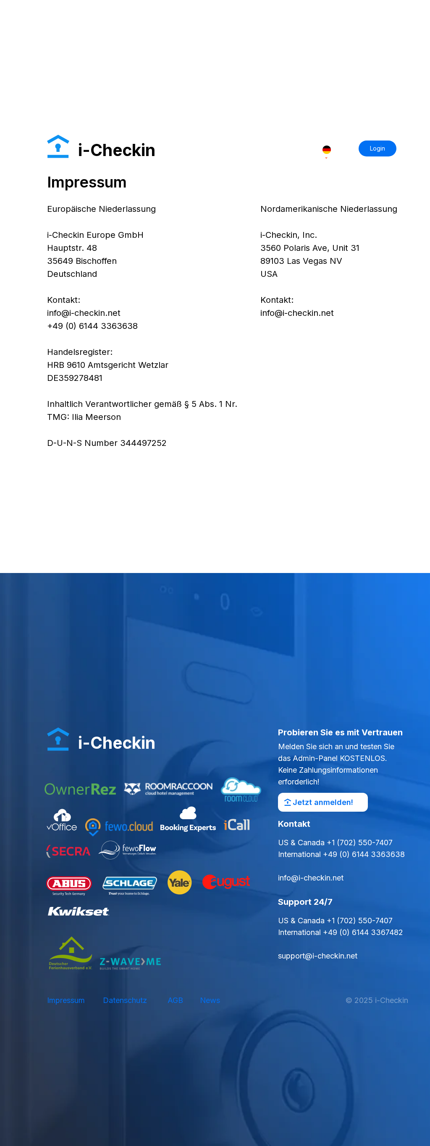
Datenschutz (125, 1000)
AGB (175, 1000)
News (210, 1000)
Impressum (66, 1000)
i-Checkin (116, 743)
